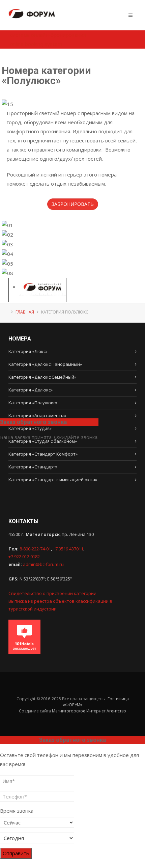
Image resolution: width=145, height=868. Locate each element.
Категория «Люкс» (28, 351)
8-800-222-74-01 (35, 549)
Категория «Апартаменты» (37, 415)
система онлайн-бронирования (48, 34)
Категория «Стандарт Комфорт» (43, 454)
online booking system (36, 43)
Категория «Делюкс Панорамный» (45, 364)
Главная (25, 312)
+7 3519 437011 (68, 549)
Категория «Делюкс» (30, 390)
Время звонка (16, 810)
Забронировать (73, 204)
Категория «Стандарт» (32, 467)
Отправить (16, 853)
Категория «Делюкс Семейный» (42, 377)
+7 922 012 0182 (24, 556)
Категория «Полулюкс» (32, 403)
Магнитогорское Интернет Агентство (89, 711)
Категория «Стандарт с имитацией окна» (52, 480)
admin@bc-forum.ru (43, 564)
